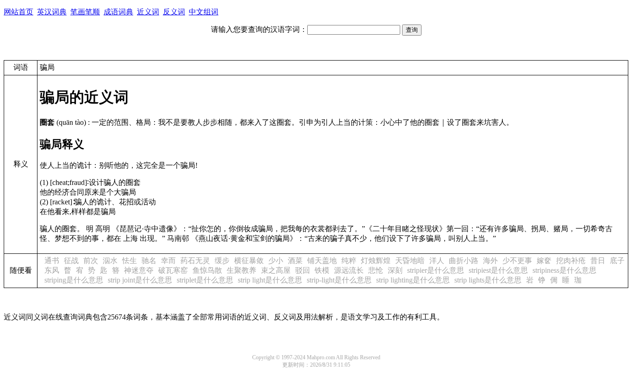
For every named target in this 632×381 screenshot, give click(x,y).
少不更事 (517, 260)
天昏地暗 (410, 260)
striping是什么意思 (73, 280)
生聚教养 (241, 270)
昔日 (597, 260)
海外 (490, 260)
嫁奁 (544, 260)
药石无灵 (195, 260)
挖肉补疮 (571, 260)
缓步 (222, 260)
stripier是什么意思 (435, 270)
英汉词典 (52, 12)
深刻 (395, 270)
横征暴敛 (249, 260)
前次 (90, 260)
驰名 (149, 260)
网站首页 (18, 12)
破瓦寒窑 (173, 270)
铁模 (322, 270)
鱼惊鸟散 (207, 270)
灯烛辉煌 (375, 260)
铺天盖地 (322, 260)
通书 (51, 260)
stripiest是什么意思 (498, 270)
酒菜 (295, 260)
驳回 (302, 270)
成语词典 (118, 12)
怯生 (129, 260)
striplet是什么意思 (205, 280)
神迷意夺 (139, 270)
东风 (51, 270)
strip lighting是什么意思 (413, 280)
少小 (275, 260)
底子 (617, 260)
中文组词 (203, 12)
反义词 (174, 12)
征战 (71, 260)
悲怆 (375, 270)
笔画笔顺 (85, 12)
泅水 (110, 260)
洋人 (436, 260)
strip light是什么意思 (270, 280)
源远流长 (349, 270)
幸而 (168, 260)
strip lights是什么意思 (487, 280)
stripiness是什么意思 (564, 270)
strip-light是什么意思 (339, 280)
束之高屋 (276, 270)
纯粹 (348, 260)
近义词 (148, 12)
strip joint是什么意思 (140, 280)
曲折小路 (463, 260)
